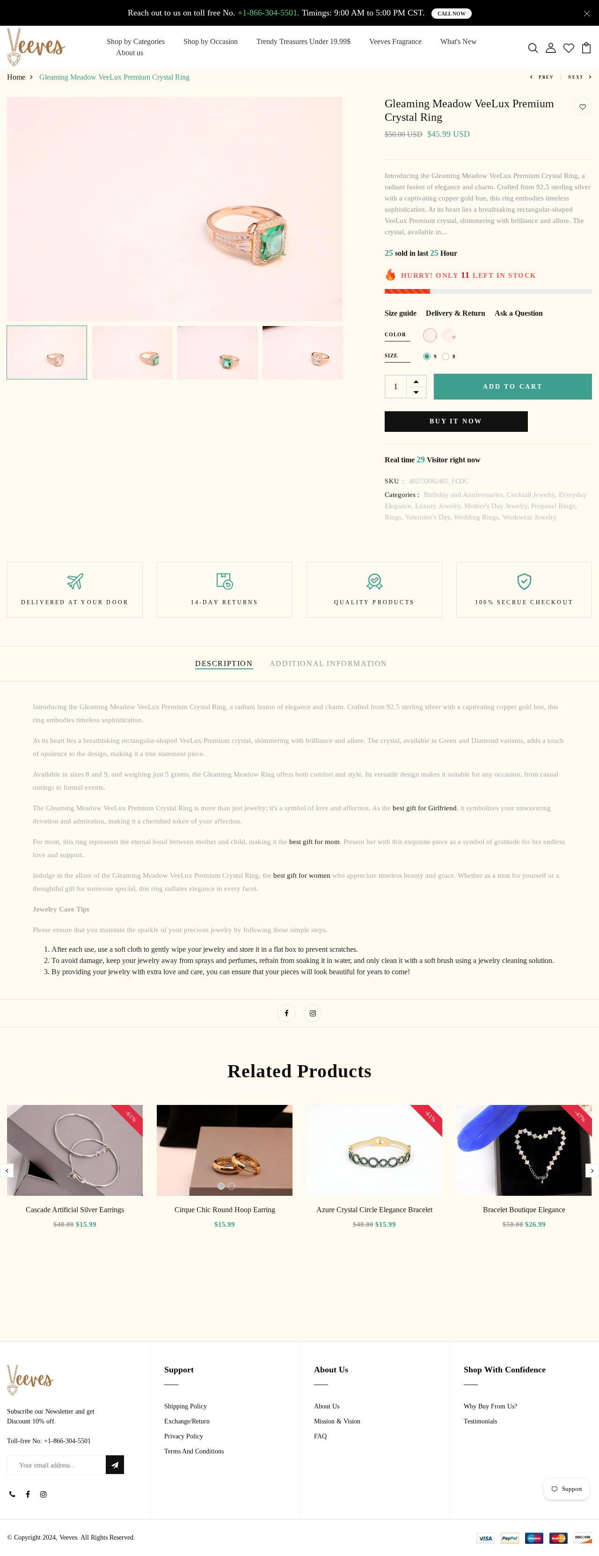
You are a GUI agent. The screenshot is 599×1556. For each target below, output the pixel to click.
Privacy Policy (183, 1436)
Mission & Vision (337, 1421)
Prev (546, 77)
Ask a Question (519, 313)
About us (129, 53)
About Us (326, 1406)
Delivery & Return (455, 313)
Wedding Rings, (478, 517)
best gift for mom (314, 841)
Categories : (402, 494)
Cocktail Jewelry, (533, 494)
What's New (458, 41)
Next (576, 77)
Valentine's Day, (429, 517)
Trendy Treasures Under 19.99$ (303, 41)
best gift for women (301, 875)
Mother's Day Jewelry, (497, 506)
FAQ (320, 1436)
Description (224, 663)
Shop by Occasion (210, 41)
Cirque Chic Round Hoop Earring (225, 1210)
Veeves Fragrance (395, 41)
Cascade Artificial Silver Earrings (75, 1210)
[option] (175, 209)
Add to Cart (513, 386)
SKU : (395, 481)
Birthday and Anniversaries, (465, 494)
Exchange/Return (187, 1421)
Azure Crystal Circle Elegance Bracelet (374, 1210)
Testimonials (480, 1421)
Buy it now (456, 421)
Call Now (452, 13)
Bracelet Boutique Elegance (524, 1210)
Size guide (400, 313)
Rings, (395, 517)
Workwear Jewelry (530, 517)
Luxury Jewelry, (439, 506)
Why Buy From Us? (490, 1406)
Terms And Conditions (194, 1451)
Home (16, 77)
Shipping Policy (185, 1406)
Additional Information (328, 663)
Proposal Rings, (554, 506)
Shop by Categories (136, 41)
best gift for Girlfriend (425, 808)
